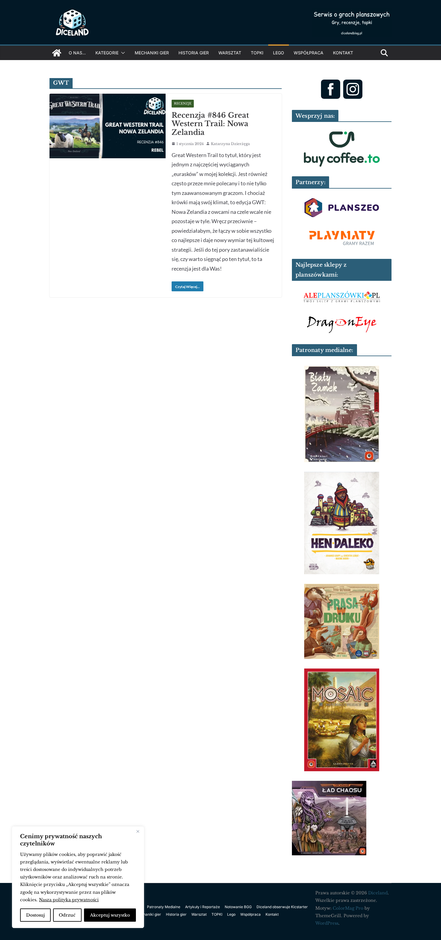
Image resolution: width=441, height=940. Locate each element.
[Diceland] (57, 53)
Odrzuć (67, 915)
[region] (78, 877)
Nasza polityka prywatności (69, 899)
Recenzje (182, 103)
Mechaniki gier (152, 52)
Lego (278, 52)
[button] (121, 53)
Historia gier (193, 52)
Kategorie (106, 52)
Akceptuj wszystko (110, 915)
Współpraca (308, 52)
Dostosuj (35, 915)
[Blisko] (137, 831)
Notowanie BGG (238, 907)
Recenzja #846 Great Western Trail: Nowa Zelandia (210, 124)
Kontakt (343, 52)
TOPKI (257, 52)
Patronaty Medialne (163, 907)
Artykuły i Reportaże (202, 907)
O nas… (77, 52)
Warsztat (229, 52)
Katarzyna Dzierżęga (230, 143)
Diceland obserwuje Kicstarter (282, 907)
